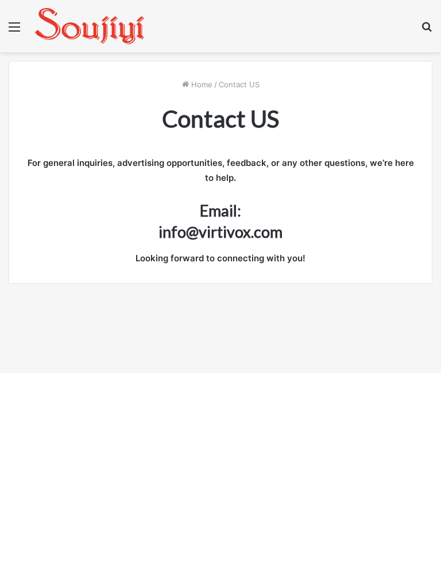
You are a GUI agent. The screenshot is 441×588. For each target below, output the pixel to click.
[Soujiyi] (89, 26)
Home (200, 84)
